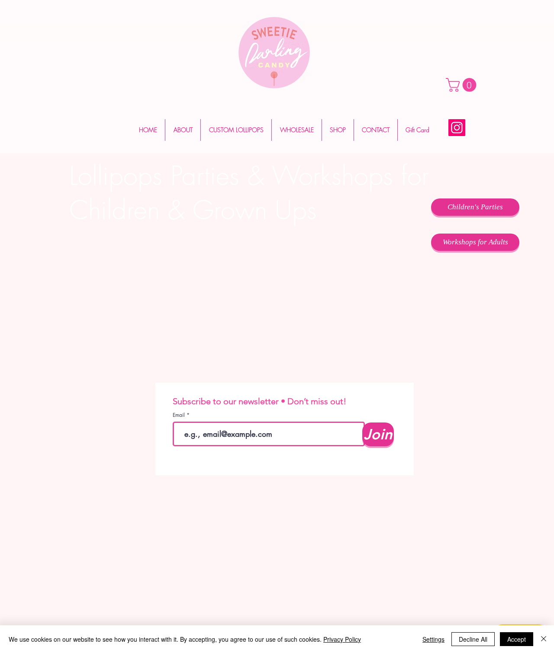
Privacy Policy (342, 639)
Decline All (473, 639)
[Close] (543, 639)
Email (180, 415)
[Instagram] (456, 127)
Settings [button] (433, 639)
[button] (463, 85)
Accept (516, 639)
